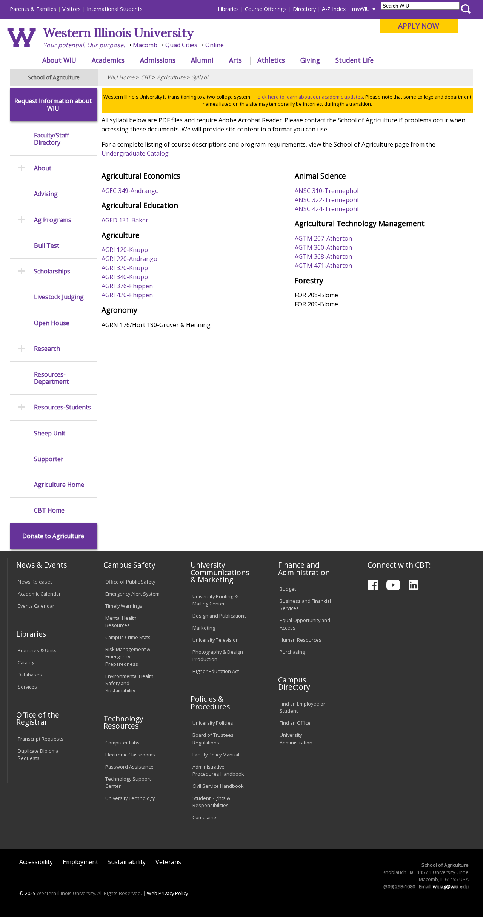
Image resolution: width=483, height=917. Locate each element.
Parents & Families (33, 8)
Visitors (71, 8)
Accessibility (36, 862)
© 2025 (27, 893)
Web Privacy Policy (167, 893)
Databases (30, 674)
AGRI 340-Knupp (125, 277)
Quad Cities (181, 45)
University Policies (212, 722)
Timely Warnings (123, 605)
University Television (215, 639)
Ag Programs (52, 220)
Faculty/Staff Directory (51, 139)
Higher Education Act (215, 671)
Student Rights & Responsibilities (211, 802)
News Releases (35, 581)
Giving (310, 60)
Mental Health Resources (121, 621)
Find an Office (295, 722)
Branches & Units (37, 650)
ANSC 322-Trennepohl (326, 200)
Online (214, 45)
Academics (108, 60)
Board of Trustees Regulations (213, 739)
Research (47, 348)
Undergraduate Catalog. (136, 153)
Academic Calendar (39, 593)
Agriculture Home (59, 484)
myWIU (361, 8)
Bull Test (46, 245)
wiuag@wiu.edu (451, 886)
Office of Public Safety (130, 581)
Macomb (145, 45)
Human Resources (300, 639)
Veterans (168, 862)
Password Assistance (129, 766)
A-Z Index (334, 8)
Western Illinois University (118, 32)
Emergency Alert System (132, 593)
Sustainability (127, 862)
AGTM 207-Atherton (323, 238)
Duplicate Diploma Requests (38, 754)
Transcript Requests (40, 738)
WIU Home (120, 77)
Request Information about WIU (53, 104)
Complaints (205, 817)
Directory (304, 8)
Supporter (48, 459)
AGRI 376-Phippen (127, 286)
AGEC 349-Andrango (130, 191)
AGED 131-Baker (125, 220)
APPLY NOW (418, 25)
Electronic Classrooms (130, 754)
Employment (80, 862)
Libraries (228, 8)
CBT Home (49, 510)
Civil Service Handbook (218, 786)
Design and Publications (219, 615)
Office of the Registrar (37, 718)
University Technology (130, 798)
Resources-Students (62, 407)
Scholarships (52, 271)
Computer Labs (122, 742)
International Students (115, 8)
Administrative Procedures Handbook (218, 770)
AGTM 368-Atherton (323, 256)
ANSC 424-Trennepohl (326, 209)
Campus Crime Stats (128, 637)
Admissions (157, 60)
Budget (288, 588)
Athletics (271, 60)
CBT (146, 77)
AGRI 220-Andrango (129, 259)
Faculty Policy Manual (215, 754)
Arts (235, 60)
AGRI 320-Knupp (125, 268)
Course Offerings (266, 8)
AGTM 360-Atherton (323, 247)
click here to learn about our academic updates (310, 96)
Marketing (203, 627)
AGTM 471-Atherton (323, 265)
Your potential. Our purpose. (84, 45)
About (42, 168)
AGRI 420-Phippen (127, 295)
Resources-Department (51, 378)
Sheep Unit (49, 433)
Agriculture (171, 77)
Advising (46, 194)
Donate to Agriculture (53, 536)
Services (27, 686)
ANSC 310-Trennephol (326, 191)
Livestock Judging (59, 297)
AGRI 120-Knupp (125, 249)
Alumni (202, 60)
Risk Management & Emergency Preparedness (127, 656)
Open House (51, 323)
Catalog (26, 662)
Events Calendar (36, 605)
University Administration (296, 739)
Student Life (354, 60)
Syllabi (200, 77)
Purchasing (292, 651)
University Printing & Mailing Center (215, 600)
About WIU (59, 60)
